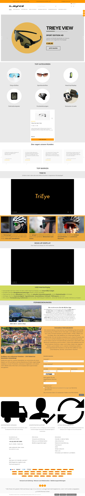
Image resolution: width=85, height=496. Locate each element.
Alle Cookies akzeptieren (71, 494)
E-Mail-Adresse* (48, 364)
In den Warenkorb (42, 139)
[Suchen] (56, 6)
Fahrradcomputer (14, 106)
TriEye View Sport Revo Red (71, 158)
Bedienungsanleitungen (39, 443)
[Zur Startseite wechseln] (16, 6)
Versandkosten (37, 489)
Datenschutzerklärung (61, 443)
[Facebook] (84, 11)
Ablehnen (57, 494)
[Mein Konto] (74, 6)
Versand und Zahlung (38, 439)
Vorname (60, 369)
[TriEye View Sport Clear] (42, 115)
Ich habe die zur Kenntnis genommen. (61, 388)
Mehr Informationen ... (38, 494)
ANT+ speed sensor (9, 158)
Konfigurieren (62, 494)
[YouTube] (84, 15)
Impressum (58, 445)
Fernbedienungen (42, 106)
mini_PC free (49, 158)
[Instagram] (84, 13)
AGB (56, 447)
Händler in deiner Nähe (62, 439)
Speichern (81, 394)
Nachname (74, 369)
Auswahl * (46, 359)
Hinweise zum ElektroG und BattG (65, 453)
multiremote (55, 307)
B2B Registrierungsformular (17, 462)
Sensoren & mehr (71, 106)
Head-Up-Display (70, 85)
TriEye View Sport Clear (36, 123)
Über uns (57, 451)
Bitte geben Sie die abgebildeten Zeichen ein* (50, 379)
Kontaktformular (14, 449)
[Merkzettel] (71, 6)
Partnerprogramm (14, 464)
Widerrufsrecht (59, 449)
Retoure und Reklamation (39, 441)
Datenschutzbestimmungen (60, 388)
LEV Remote (28, 158)
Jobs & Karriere (59, 441)
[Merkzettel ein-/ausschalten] (52, 118)
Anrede (46, 369)
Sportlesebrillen (42, 85)
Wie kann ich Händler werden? (18, 460)
